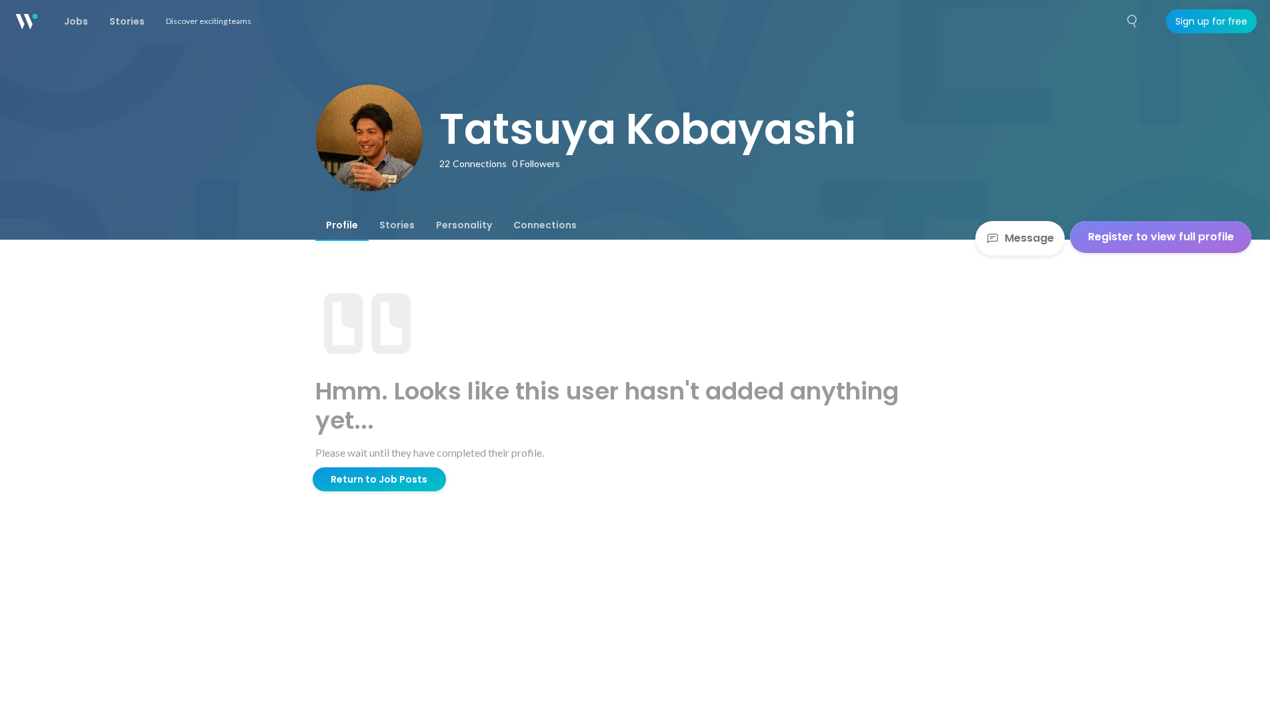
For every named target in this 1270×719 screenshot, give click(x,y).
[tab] (342, 225)
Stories (397, 225)
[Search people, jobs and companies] (1132, 21)
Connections (545, 225)
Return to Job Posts (379, 479)
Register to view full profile (1161, 236)
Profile (342, 225)
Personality (464, 225)
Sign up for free (1211, 21)
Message (1029, 238)
